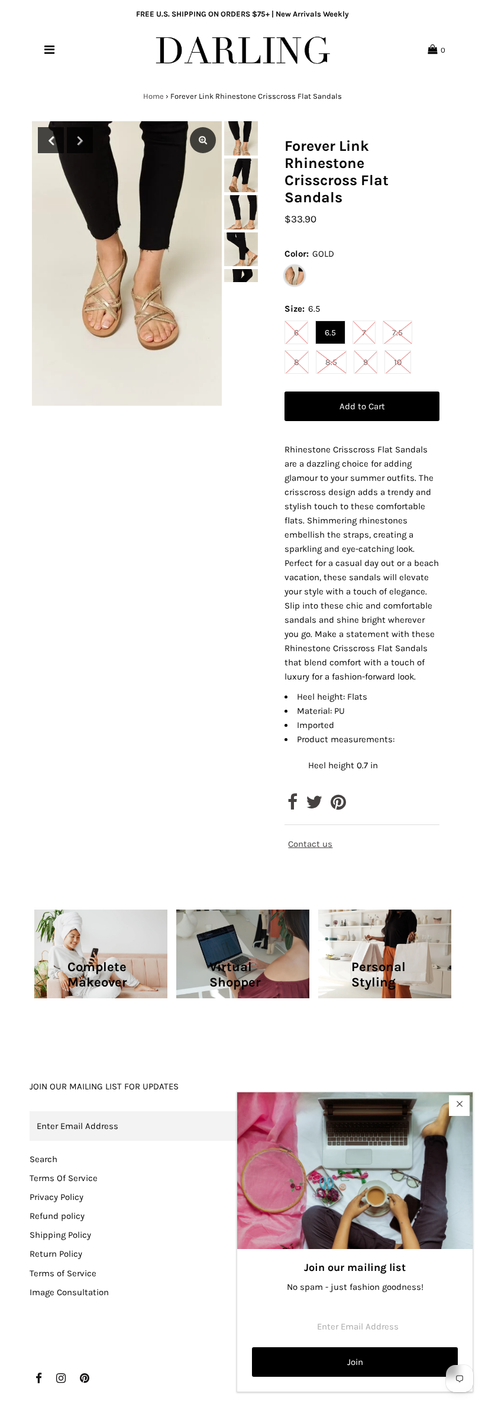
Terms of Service (63, 1273)
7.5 (397, 333)
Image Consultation (69, 1292)
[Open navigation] (49, 49)
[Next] (80, 140)
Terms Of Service (64, 1178)
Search (43, 1159)
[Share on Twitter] (314, 805)
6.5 (330, 333)
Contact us (310, 844)
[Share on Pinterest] (338, 805)
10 (398, 362)
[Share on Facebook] (292, 805)
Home (153, 96)
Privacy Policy (56, 1197)
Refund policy (57, 1216)
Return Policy (56, 1253)
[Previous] (51, 140)
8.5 (331, 362)
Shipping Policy (60, 1235)
